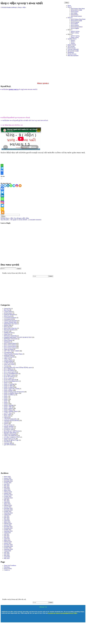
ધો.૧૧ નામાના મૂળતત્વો (10, 372)
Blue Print (6, 310)
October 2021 (7, 529)
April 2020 (7, 557)
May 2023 (6, 501)
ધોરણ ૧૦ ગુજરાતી (9, 387)
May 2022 (6, 519)
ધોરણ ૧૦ (6, 382)
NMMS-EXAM (8, 332)
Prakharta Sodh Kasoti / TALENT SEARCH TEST (18, 337)
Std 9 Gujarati (74, 11)
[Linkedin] (8, 185)
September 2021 (8, 531)
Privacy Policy (8, 568)
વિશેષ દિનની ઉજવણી (10, 434)
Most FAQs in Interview (10, 328)
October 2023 (7, 496)
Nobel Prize (7, 334)
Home (69, 5)
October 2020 (7, 547)
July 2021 (6, 534)
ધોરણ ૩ (6, 396)
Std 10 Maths (74, 23)
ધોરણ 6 (73, 40)
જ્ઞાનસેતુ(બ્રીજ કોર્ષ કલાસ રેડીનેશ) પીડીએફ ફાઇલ (18, 367)
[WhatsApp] (43, 165)
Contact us (7, 570)
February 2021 (8, 541)
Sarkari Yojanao (8, 340)
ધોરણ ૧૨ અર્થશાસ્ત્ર (9, 394)
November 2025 (8, 481)
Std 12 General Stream (10, 346)
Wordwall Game (72, 54)
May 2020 (6, 555)
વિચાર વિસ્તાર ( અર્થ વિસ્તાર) (12, 431)
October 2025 (7, 482)
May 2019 (6, 558)
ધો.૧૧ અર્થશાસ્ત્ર (8, 369)
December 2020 (8, 544)
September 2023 (8, 498)
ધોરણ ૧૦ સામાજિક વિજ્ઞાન (11, 393)
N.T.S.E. (6, 331)
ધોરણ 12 (70, 34)
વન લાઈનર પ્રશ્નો (8, 429)
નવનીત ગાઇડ (8, 413)
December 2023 (8, 495)
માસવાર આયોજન (9, 426)
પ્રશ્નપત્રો (6, 422)
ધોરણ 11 (70, 29)
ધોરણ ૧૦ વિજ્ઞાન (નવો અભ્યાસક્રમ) (14, 391)
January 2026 (7, 478)
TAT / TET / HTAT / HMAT (11, 351)
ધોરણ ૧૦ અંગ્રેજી (9, 384)
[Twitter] (5, 185)
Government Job (8, 319)
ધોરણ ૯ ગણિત (22, 7)
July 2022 (6, 516)
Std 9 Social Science (76, 16)
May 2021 (6, 537)
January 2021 (7, 543)
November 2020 (8, 546)
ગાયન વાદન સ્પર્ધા (9, 364)
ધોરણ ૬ (6, 399)
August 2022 (7, 514)
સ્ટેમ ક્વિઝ (7, 441)
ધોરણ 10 (70, 17)
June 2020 (6, 554)
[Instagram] (16, 185)
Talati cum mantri (8, 349)
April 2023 (7, 502)
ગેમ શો (6, 366)
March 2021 (7, 540)
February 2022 (8, 523)
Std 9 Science (74, 14)
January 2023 (7, 507)
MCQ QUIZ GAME (76, 10)
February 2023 (8, 505)
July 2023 (6, 499)
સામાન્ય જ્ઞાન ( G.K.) (10, 438)
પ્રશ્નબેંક (6, 423)
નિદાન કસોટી (7, 414)
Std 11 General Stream (10, 343)
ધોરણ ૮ (6, 402)
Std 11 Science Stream (10, 345)
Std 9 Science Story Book (78, 8)
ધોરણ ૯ (15, 7)
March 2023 (7, 504)
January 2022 (7, 525)
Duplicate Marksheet (9, 314)
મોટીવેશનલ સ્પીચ (9, 428)
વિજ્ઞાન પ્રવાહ (75, 33)
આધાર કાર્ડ (7, 358)
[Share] (43, 173)
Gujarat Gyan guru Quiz (10, 320)
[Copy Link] (2, 209)
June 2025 (6, 484)
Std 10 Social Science (76, 26)
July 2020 (6, 552)
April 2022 (7, 520)
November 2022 (8, 510)
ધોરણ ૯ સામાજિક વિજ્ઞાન (11, 411)
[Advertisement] (43, 69)
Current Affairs (8, 311)
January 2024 (7, 493)
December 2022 (8, 508)
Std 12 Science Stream (10, 348)
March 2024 (7, 490)
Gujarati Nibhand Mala (10, 322)
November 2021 (8, 528)
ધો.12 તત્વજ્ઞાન (8, 378)
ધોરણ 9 (70, 7)
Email (2, 215)
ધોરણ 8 (73, 43)
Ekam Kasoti (7, 316)
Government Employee (10, 317)
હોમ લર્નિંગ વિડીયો (9, 444)
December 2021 (8, 526)
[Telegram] (43, 168)
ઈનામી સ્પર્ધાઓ (8, 361)
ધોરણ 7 (73, 42)
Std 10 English (75, 28)
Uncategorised (8, 352)
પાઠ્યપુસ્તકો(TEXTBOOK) (11, 420)
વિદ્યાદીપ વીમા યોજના (10, 432)
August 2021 (7, 532)
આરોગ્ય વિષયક (8, 360)
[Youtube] (8, 619)
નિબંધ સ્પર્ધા (7, 416)
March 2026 (7, 476)
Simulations (71, 52)
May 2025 (6, 485)
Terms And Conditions (10, 565)
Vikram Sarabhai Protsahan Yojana (13, 354)
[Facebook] (43, 170)
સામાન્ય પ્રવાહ (75, 31)
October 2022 (7, 511)
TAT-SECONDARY (73, 49)
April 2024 (7, 488)
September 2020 (8, 549)
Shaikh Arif (10, 7)
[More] (20, 185)
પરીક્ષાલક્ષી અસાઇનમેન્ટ (10, 419)
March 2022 (7, 522)
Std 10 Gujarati (75, 22)
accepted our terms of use (55, 613)
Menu (67, 2)
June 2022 (6, 517)
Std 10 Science (75, 25)
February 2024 (8, 492)
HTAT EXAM (71, 48)
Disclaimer (7, 567)
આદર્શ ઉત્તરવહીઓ (9, 357)
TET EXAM (71, 46)
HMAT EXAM (72, 45)
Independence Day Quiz (10, 323)
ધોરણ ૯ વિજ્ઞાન (8, 410)
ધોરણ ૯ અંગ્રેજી (8, 405)
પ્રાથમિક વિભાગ (72, 39)
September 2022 (8, 513)
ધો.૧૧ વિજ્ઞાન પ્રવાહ (9, 375)
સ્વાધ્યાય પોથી (8, 443)
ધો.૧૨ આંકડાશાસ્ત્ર (9, 376)
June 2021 (6, 535)
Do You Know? (8, 313)
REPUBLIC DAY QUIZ (10, 339)
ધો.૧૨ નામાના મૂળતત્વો (10, 379)
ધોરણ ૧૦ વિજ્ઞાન (8, 390)
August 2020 (7, 550)
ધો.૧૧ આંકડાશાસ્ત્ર (9, 370)
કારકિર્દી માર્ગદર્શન (9, 363)
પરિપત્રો (6, 417)
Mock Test (7, 326)
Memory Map (7, 325)
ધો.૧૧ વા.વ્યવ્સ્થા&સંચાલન (11, 373)
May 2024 (6, 487)
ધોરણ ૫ (6, 398)
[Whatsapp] (10, 185)
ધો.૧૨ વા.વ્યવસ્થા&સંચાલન (11, 381)
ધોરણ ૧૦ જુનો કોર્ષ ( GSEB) (11, 388)
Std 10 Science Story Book (78, 19)
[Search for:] (9, 268)
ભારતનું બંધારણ (8, 425)
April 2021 (7, 538)
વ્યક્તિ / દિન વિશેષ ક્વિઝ (11, 435)
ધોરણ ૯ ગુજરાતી (8, 408)
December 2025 (8, 479)
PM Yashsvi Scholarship (10, 335)
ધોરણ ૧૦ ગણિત (8, 385)
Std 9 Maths (74, 13)
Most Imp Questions (73, 55)
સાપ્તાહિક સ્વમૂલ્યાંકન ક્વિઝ (12, 437)
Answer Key (7, 308)
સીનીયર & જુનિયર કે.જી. (11, 440)
